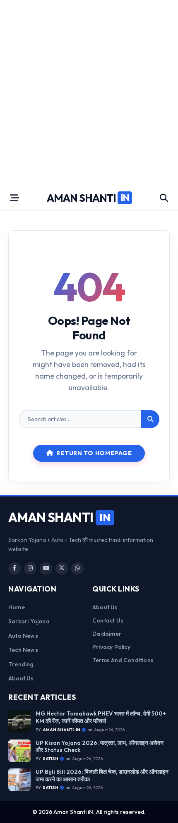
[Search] (150, 419)
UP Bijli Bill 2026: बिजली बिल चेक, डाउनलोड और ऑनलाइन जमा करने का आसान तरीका (102, 775)
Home (16, 607)
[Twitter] (61, 568)
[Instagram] (30, 568)
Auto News (23, 635)
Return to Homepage (94, 453)
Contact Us (107, 620)
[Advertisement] (89, 93)
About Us (21, 678)
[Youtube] (46, 568)
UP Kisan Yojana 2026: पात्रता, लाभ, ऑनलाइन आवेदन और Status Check (100, 747)
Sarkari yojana (29, 621)
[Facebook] (14, 568)
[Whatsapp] (77, 568)
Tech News (23, 650)
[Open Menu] (14, 198)
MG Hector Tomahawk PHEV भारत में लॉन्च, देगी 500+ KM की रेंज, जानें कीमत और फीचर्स (101, 717)
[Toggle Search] (164, 198)
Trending (21, 664)
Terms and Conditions (123, 660)
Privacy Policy (111, 647)
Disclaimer (106, 633)
